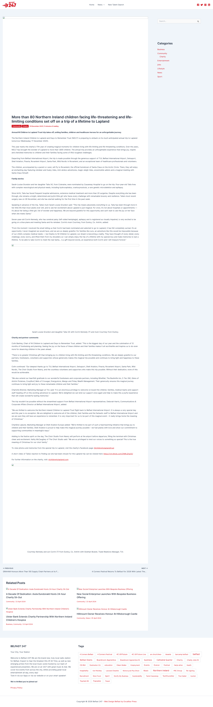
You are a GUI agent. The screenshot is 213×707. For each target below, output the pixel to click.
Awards (168, 654)
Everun (157, 665)
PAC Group (178, 671)
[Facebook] (198, 5)
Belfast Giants (86, 660)
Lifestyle (161, 68)
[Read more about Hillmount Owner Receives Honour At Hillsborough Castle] (102, 609)
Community (17, 126)
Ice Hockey (97, 671)
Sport (159, 76)
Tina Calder (182, 676)
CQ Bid (83, 665)
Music (146, 671)
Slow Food (97, 676)
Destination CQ (95, 665)
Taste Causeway (152, 676)
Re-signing (190, 671)
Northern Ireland (161, 670)
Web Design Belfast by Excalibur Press (120, 701)
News (88, 618)
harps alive (178, 665)
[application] (103, 4)
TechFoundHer (168, 676)
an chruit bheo (155, 654)
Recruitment (84, 676)
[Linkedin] (209, 5)
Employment (135, 665)
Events (147, 665)
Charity (25, 126)
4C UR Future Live (139, 654)
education (108, 665)
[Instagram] (205, 5)
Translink (97, 681)
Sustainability (137, 676)
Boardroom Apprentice (106, 660)
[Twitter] (202, 5)
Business (9, 624)
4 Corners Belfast (86, 654)
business (148, 660)
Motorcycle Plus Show (131, 671)
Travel (107, 681)
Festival (167, 665)
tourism (193, 676)
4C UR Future (121, 654)
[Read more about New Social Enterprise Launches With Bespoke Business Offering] (105, 589)
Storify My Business (121, 676)
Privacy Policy (16, 688)
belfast (196, 654)
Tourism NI (84, 681)
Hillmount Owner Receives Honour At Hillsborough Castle (107, 614)
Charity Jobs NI (193, 660)
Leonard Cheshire (112, 671)
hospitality (84, 671)
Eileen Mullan (121, 665)
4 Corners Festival (104, 654)
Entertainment (163, 60)
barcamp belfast (181, 654)
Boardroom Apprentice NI (130, 660)
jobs (159, 64)
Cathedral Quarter (164, 660)
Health (189, 665)
